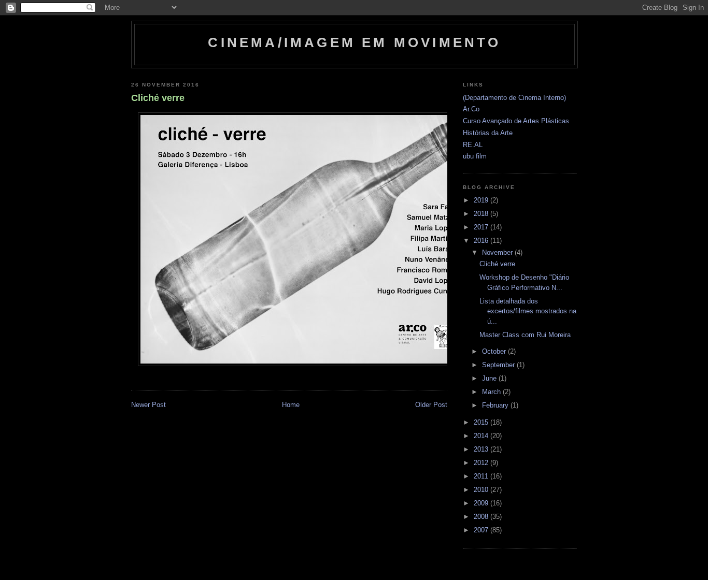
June (490, 378)
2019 (482, 200)
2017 (482, 227)
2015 (482, 422)
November (498, 252)
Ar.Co (471, 109)
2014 (482, 436)
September (499, 365)
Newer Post (148, 405)
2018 (482, 214)
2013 (482, 449)
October (495, 351)
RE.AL (473, 145)
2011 (482, 476)
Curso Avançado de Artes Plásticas (516, 121)
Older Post (431, 405)
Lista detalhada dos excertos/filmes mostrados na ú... (527, 311)
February (496, 405)
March (492, 392)
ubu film (475, 156)
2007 (482, 530)
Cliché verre (158, 98)
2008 (482, 516)
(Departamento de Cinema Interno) (514, 98)
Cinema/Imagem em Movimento (354, 42)
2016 (482, 240)
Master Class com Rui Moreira (525, 335)
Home (291, 405)
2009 (482, 503)
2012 (482, 463)
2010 (482, 490)
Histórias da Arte (488, 133)
